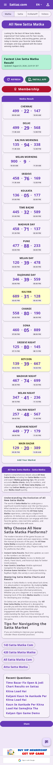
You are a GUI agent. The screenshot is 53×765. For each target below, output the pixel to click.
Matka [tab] (8, 14)
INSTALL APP (37, 79)
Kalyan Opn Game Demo (23, 713)
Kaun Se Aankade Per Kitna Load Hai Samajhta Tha (25, 706)
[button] (26, 760)
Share (26, 723)
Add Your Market (26, 460)
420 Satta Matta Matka (20, 652)
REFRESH (13, 79)
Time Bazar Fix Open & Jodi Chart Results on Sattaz (24, 684)
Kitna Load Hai (16, 691)
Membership (26, 89)
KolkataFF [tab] (33, 14)
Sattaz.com (18, 4)
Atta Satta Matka (16, 667)
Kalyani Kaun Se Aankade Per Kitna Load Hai (26, 697)
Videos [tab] (45, 14)
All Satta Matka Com (18, 659)
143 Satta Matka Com (18, 645)
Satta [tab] (20, 14)
